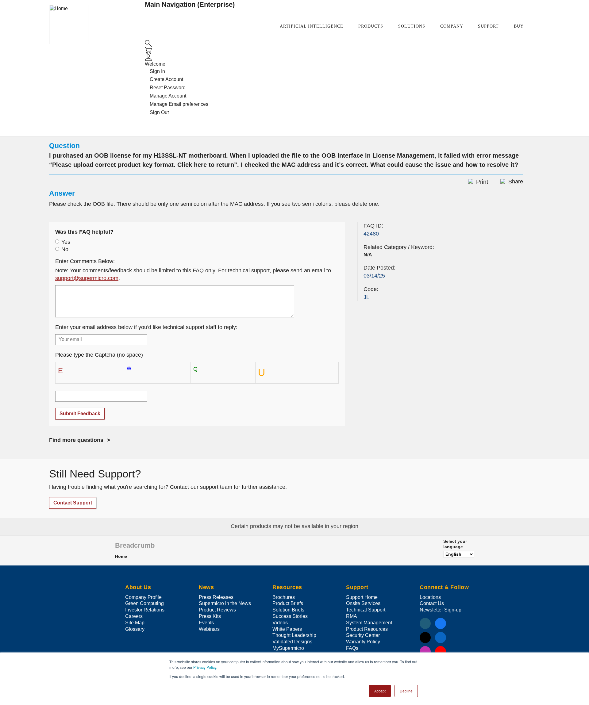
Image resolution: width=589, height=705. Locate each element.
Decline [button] (406, 690)
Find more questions (76, 440)
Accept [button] (380, 690)
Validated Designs (292, 641)
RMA (351, 616)
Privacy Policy (204, 667)
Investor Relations (144, 609)
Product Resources (367, 629)
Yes (65, 242)
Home (121, 556)
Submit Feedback (80, 413)
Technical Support (365, 609)
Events (206, 622)
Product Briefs (287, 603)
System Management (369, 622)
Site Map (134, 622)
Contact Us (432, 603)
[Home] (68, 24)
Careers (134, 616)
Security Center (363, 635)
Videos (280, 622)
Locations (430, 597)
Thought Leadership (294, 635)
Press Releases (216, 597)
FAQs (352, 648)
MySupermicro (288, 648)
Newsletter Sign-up (440, 609)
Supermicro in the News (225, 603)
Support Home (362, 597)
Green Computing (144, 603)
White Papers (287, 629)
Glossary (134, 629)
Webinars (209, 629)
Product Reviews (217, 609)
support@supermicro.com (86, 278)
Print (482, 181)
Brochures (283, 597)
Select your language (455, 544)
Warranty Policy (363, 641)
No (64, 249)
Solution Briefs (288, 609)
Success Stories (290, 616)
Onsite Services (363, 603)
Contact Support (72, 502)
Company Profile (143, 597)
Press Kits (210, 616)
